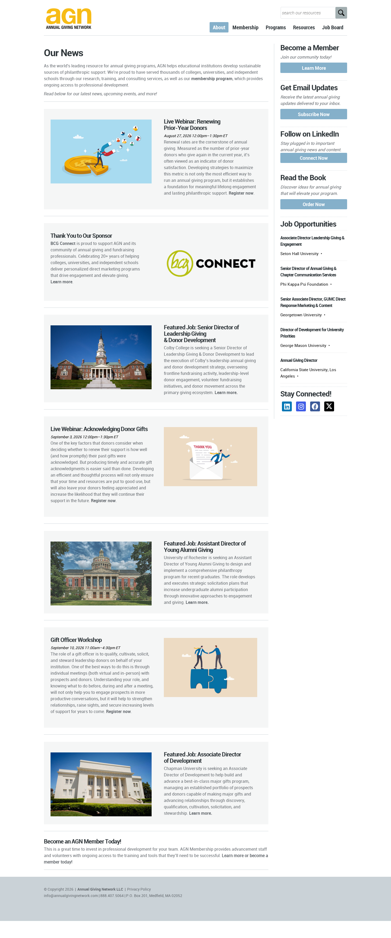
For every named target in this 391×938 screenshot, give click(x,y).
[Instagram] (301, 406)
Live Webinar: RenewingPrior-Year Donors (192, 124)
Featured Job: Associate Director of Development (202, 757)
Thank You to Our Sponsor (81, 235)
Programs (276, 27)
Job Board (332, 27)
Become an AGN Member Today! (82, 841)
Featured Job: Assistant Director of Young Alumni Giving (205, 546)
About (219, 27)
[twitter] (329, 406)
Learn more (225, 392)
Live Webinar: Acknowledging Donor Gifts (99, 429)
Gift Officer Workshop (76, 640)
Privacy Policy (139, 889)
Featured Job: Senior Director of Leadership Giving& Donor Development (201, 333)
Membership (245, 27)
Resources (304, 27)
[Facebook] (315, 406)
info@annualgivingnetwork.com (71, 895)
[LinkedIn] (287, 406)
